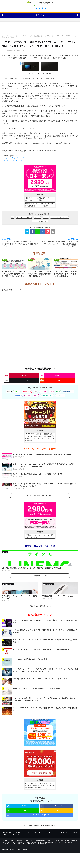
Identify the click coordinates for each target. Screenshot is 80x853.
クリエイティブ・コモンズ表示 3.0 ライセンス (18, 842)
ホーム (4, 36)
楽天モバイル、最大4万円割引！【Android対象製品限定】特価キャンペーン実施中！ (39, 205)
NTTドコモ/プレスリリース (14, 161)
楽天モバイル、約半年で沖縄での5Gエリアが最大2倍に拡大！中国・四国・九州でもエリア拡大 (13, 274)
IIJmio (52, 391)
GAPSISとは (6, 832)
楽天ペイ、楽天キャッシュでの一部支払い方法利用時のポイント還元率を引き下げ (42, 649)
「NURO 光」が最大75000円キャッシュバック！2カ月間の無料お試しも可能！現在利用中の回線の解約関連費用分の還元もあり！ (40, 786)
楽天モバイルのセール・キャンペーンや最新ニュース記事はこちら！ (39, 536)
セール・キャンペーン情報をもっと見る (40, 495)
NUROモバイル (68, 391)
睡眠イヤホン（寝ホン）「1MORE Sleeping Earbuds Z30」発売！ (36, 688)
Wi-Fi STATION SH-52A (24, 217)
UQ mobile (43, 391)
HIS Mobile (18, 395)
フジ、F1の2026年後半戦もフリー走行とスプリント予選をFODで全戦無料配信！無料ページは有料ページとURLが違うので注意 (45, 699)
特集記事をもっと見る (40, 576)
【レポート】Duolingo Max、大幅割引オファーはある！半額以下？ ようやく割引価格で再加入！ (45, 621)
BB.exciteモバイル (47, 395)
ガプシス (41, 15)
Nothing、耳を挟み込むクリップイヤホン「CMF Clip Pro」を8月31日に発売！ (41, 679)
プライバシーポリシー (33, 832)
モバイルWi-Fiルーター (14, 36)
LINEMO (16, 391)
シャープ (38, 217)
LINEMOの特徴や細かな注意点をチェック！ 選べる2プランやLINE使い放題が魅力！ (31, 568)
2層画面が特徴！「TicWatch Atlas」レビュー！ (59, 596)
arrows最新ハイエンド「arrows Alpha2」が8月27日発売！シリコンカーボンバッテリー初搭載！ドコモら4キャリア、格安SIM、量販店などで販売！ (45, 670)
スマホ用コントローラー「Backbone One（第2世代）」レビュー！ (19, 597)
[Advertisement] (40, 28)
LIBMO (35, 395)
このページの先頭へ (32, 825)
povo (35, 391)
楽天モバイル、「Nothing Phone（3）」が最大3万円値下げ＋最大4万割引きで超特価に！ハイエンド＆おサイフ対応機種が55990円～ (45, 465)
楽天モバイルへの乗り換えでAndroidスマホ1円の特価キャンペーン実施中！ (39, 199)
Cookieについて (50, 832)
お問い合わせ (15, 834)
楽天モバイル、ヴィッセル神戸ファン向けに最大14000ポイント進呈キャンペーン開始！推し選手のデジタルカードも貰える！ (45, 485)
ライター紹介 (64, 832)
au (59, 380)
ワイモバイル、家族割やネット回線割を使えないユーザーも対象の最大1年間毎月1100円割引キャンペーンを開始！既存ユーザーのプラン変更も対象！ (39, 437)
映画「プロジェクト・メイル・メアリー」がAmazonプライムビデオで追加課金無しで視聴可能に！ (45, 641)
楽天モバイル (59, 375)
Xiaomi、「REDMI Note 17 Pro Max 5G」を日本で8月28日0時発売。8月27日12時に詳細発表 (45, 709)
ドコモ (46, 217)
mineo (58, 391)
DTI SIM (28, 395)
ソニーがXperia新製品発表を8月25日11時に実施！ (31, 659)
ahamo (8, 391)
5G (12, 217)
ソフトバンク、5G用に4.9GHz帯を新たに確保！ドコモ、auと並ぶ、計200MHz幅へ (65, 274)
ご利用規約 (18, 832)
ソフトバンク (24, 380)
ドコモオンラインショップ (14, 158)
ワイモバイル (26, 391)
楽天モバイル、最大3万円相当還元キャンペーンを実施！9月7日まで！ (37, 474)
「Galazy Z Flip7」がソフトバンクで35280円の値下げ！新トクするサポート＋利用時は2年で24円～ (45, 631)
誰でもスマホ (60, 395)
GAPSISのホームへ (49, 825)
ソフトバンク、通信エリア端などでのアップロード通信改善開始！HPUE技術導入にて (39, 274)
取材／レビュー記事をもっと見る (40, 606)
